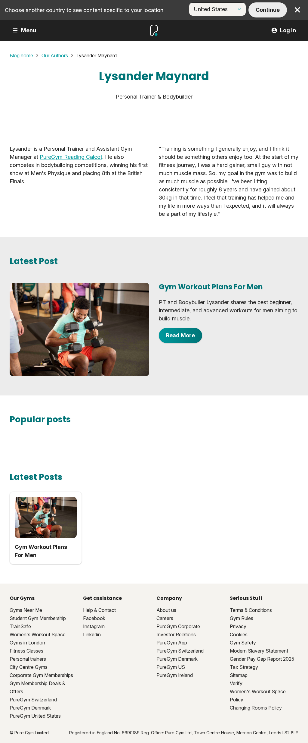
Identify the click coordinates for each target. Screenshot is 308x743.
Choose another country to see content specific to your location (84, 10)
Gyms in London (27, 643)
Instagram (94, 626)
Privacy (238, 626)
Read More (180, 335)
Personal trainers (28, 659)
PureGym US (170, 667)
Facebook (94, 618)
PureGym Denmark (30, 708)
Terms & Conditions (251, 610)
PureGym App (171, 643)
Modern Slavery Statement (259, 651)
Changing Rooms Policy (256, 708)
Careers (164, 618)
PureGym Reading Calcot (71, 157)
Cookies (239, 634)
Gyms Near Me (26, 610)
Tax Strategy (244, 667)
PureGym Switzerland (33, 700)
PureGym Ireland (174, 675)
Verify (236, 683)
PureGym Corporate (178, 626)
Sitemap (239, 675)
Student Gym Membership (38, 618)
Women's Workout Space (38, 634)
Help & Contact (99, 610)
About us (166, 610)
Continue (268, 10)
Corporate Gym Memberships (41, 675)
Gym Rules (241, 618)
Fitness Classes (26, 651)
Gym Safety (243, 643)
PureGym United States (35, 716)
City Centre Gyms (29, 667)
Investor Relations (176, 634)
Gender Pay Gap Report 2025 (262, 659)
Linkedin (92, 634)
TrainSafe (20, 626)
